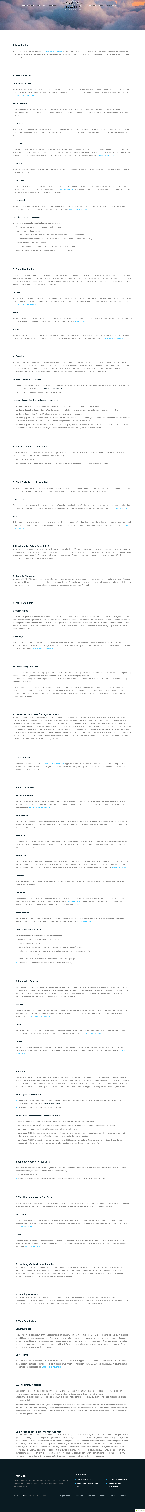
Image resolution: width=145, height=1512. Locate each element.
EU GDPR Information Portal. (42, 648)
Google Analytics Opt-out (78, 209)
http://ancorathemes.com (52, 51)
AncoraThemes (19, 1495)
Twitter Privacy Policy (83, 321)
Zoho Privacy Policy (65, 189)
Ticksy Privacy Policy (106, 155)
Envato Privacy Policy (121, 508)
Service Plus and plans (85, 1479)
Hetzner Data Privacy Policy (23, 95)
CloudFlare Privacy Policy (52, 388)
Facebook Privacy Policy (26, 304)
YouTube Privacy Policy (114, 338)
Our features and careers (117, 1479)
